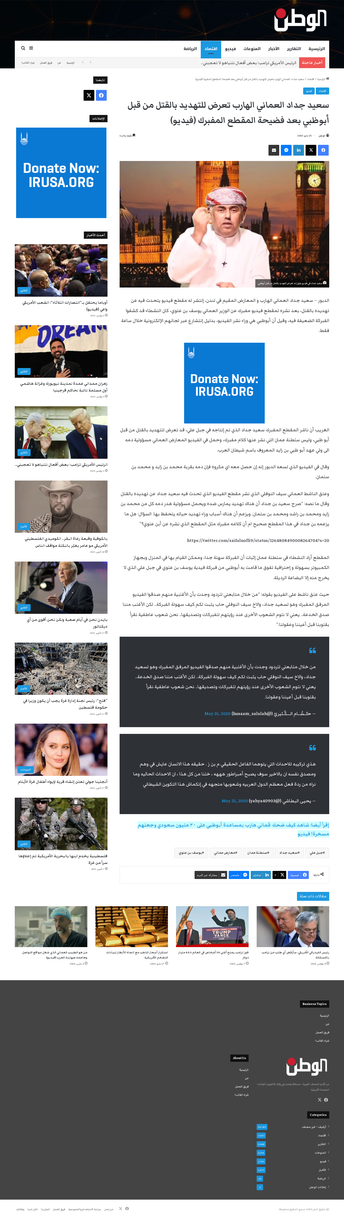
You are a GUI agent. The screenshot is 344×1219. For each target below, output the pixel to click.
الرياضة (190, 48)
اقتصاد (211, 48)
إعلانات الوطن (317, 1187)
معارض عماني (224, 852)
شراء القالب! (28, 63)
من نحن (108, 1209)
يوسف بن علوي (190, 852)
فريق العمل (46, 63)
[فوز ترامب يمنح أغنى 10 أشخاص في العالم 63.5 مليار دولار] (212, 926)
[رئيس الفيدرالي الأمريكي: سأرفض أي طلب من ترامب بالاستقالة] (293, 926)
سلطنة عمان (257, 852)
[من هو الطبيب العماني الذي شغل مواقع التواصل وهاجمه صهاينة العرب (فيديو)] (51, 926)
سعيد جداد (288, 852)
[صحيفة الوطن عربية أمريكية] (300, 20)
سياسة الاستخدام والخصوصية (84, 1209)
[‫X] (319, 1100)
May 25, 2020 (218, 713)
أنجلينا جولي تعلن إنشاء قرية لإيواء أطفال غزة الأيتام (63, 782)
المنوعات (252, 48)
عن (59, 63)
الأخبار (274, 48)
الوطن (322, 136)
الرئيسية (317, 48)
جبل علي (316, 852)
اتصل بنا (45, 1209)
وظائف (20, 1209)
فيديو (230, 48)
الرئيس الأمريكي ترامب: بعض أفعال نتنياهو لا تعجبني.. (61, 465)
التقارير (294, 48)
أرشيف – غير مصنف (314, 1127)
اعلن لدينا (32, 1209)
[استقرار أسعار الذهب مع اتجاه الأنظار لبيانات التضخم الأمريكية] (131, 926)
